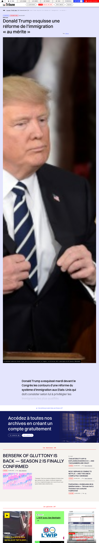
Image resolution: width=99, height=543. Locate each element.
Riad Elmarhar (22, 470)
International (23, 10)
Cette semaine (59, 4)
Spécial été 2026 (46, 4)
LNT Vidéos (35, 1)
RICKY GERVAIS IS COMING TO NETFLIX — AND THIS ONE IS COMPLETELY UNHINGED (80, 473)
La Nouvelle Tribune (9, 4)
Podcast (41, 514)
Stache (5, 470)
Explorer (69, 4)
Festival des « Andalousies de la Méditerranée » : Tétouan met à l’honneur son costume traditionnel (81, 487)
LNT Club (77, 1)
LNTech (67, 33)
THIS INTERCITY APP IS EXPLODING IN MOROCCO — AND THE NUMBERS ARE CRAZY (81, 461)
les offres (27, 435)
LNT (38, 520)
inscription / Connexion (93, 1)
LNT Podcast (47, 1)
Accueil (9, 10)
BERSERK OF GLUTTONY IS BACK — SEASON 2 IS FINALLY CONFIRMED (33, 461)
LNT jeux (58, 1)
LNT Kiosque (23, 1)
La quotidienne (31, 4)
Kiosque (72, 533)
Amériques (5, 17)
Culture (71, 493)
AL (85, 493)
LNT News (12, 1)
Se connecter (13, 435)
